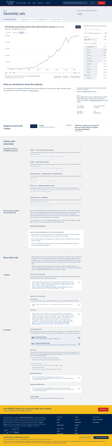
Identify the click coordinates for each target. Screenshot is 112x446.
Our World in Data (10, 3)
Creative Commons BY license (44, 267)
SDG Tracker (60, 433)
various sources (33, 90)
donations (25, 439)
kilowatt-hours (87, 91)
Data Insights (60, 425)
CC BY (22, 77)
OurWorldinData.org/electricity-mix (12, 77)
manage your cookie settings (59, 442)
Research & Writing (97, 419)
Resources (40, 3)
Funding (77, 425)
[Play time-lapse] (6, 73)
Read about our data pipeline (37, 226)
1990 (10, 72)
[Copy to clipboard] (77, 282)
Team (76, 427)
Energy (80, 14)
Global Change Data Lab (26, 417)
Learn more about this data (33, 76)
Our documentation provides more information (50, 354)
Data (29, 3)
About (47, 3)
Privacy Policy (48, 442)
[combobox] (75, 3)
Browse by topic (22, 3)
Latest (34, 3)
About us (77, 419)
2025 (78, 72)
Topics (58, 419)
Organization (78, 422)
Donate (101, 3)
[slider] (14, 73)
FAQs (29, 426)
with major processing (95, 100)
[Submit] (85, 3)
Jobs (76, 430)
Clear (105, 36)
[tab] (8, 32)
